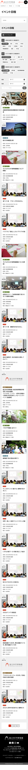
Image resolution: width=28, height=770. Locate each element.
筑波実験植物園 (21, 70)
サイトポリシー (11, 755)
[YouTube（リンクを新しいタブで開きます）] (18, 743)
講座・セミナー (13, 59)
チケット (21, 2)
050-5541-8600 (10, 749)
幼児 (11, 43)
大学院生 (16, 46)
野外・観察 (5, 59)
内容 (2, 79)
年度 (2, 83)
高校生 (4, 46)
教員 (12, 48)
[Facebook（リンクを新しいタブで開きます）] (13, 743)
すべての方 (5, 43)
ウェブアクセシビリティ (9, 757)
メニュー (26, 2)
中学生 (21, 43)
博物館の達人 (5, 62)
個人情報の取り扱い (18, 757)
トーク (14, 57)
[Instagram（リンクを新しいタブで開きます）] (15, 743)
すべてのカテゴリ (6, 57)
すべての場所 (5, 70)
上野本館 (13, 70)
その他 (17, 48)
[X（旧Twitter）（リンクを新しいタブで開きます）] (10, 743)
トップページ (3, 5)
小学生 (16, 43)
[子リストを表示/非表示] (14, 20)
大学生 (9, 46)
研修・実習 (13, 62)
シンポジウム (21, 59)
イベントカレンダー (9, 34)
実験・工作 (20, 57)
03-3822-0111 (12, 751)
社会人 (21, 46)
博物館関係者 (5, 48)
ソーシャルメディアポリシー (20, 755)
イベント (10, 5)
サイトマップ (5, 755)
